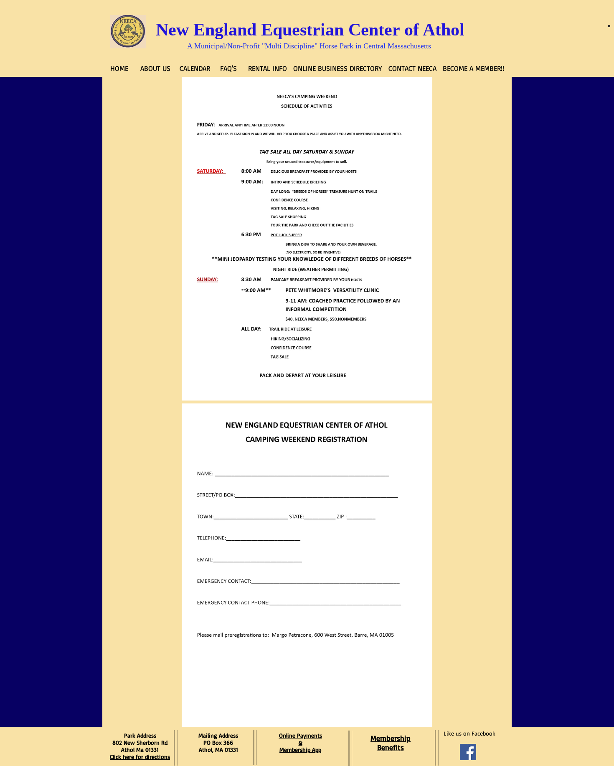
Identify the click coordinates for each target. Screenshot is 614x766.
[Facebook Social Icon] (468, 752)
